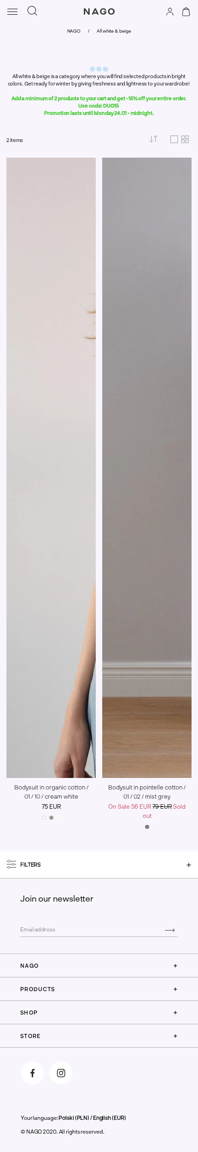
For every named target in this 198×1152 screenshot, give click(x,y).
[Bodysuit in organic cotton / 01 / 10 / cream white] (44, 818)
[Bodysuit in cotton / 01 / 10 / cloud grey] (51, 818)
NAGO (74, 31)
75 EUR (51, 806)
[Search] (32, 11)
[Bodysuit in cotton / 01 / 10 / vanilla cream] (58, 818)
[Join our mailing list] (170, 929)
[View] (180, 140)
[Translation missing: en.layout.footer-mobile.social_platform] (32, 1072)
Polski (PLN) (73, 1117)
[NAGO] (99, 20)
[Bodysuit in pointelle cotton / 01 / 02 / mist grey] (147, 827)
